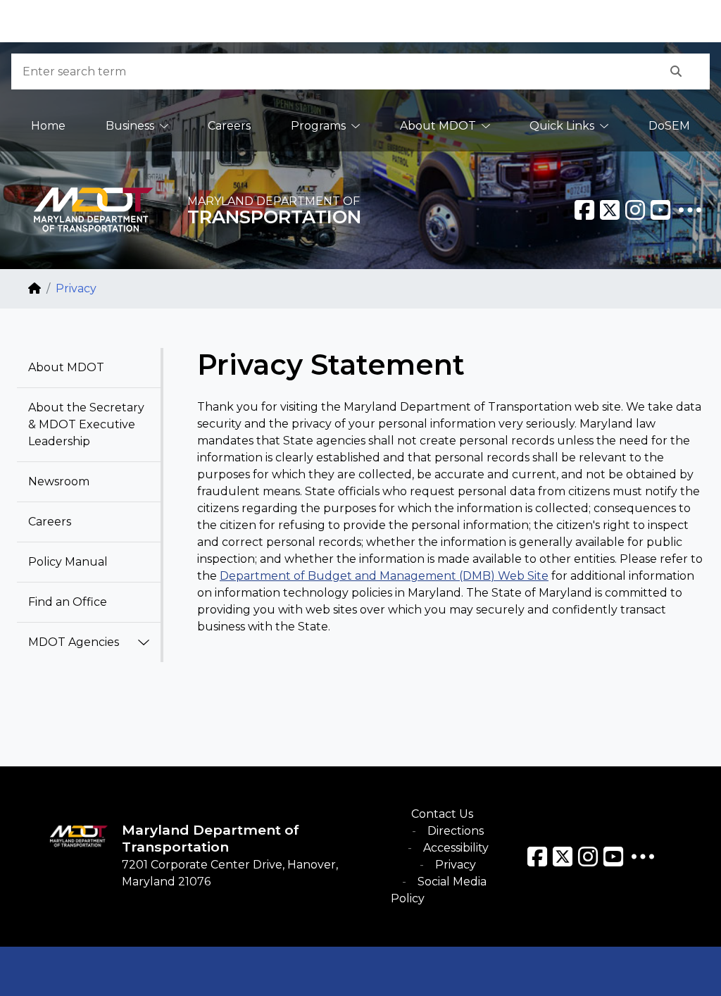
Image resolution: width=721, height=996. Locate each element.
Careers (229, 125)
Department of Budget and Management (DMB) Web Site (384, 576)
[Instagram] (635, 210)
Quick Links (561, 125)
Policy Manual (68, 561)
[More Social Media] (690, 210)
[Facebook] (584, 210)
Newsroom (58, 481)
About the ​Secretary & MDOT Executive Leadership (86, 424)
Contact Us (442, 814)
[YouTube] (660, 210)
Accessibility (456, 847)
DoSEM (669, 125)
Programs (318, 125)
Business (130, 125)
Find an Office (67, 602)
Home (48, 125)
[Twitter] (610, 210)
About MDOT (438, 125)
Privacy (455, 864)
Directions (455, 831)
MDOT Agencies (73, 642)
